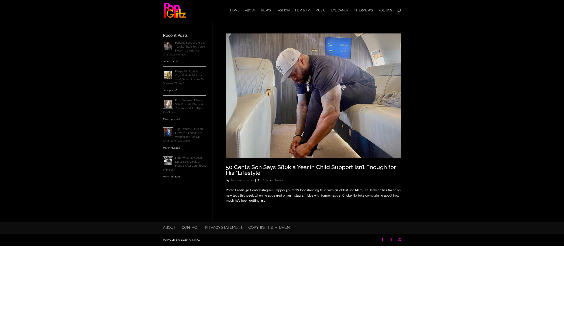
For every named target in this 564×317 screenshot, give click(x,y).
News (266, 10)
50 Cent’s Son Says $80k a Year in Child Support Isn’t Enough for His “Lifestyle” (311, 170)
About (250, 10)
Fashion (283, 10)
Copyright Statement (270, 227)
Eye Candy (339, 10)
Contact (190, 227)
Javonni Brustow (242, 180)
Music (320, 10)
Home (234, 10)
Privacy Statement (224, 227)
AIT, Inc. (194, 239)
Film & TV (302, 10)
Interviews (363, 10)
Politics (385, 10)
